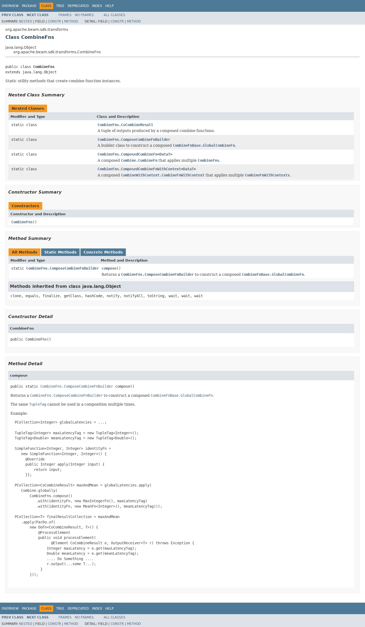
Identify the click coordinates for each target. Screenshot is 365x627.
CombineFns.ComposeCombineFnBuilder (134, 139)
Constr (54, 21)
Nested (25, 21)
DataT (165, 154)
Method (71, 21)
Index (97, 6)
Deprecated (78, 6)
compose (109, 268)
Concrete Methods (103, 252)
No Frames (84, 15)
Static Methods (60, 252)
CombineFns (22, 222)
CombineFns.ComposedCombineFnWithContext (139, 169)
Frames (65, 15)
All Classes (114, 15)
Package (29, 6)
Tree (60, 6)
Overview (10, 6)
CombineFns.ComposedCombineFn (127, 154)
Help (109, 6)
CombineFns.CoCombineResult (125, 125)
